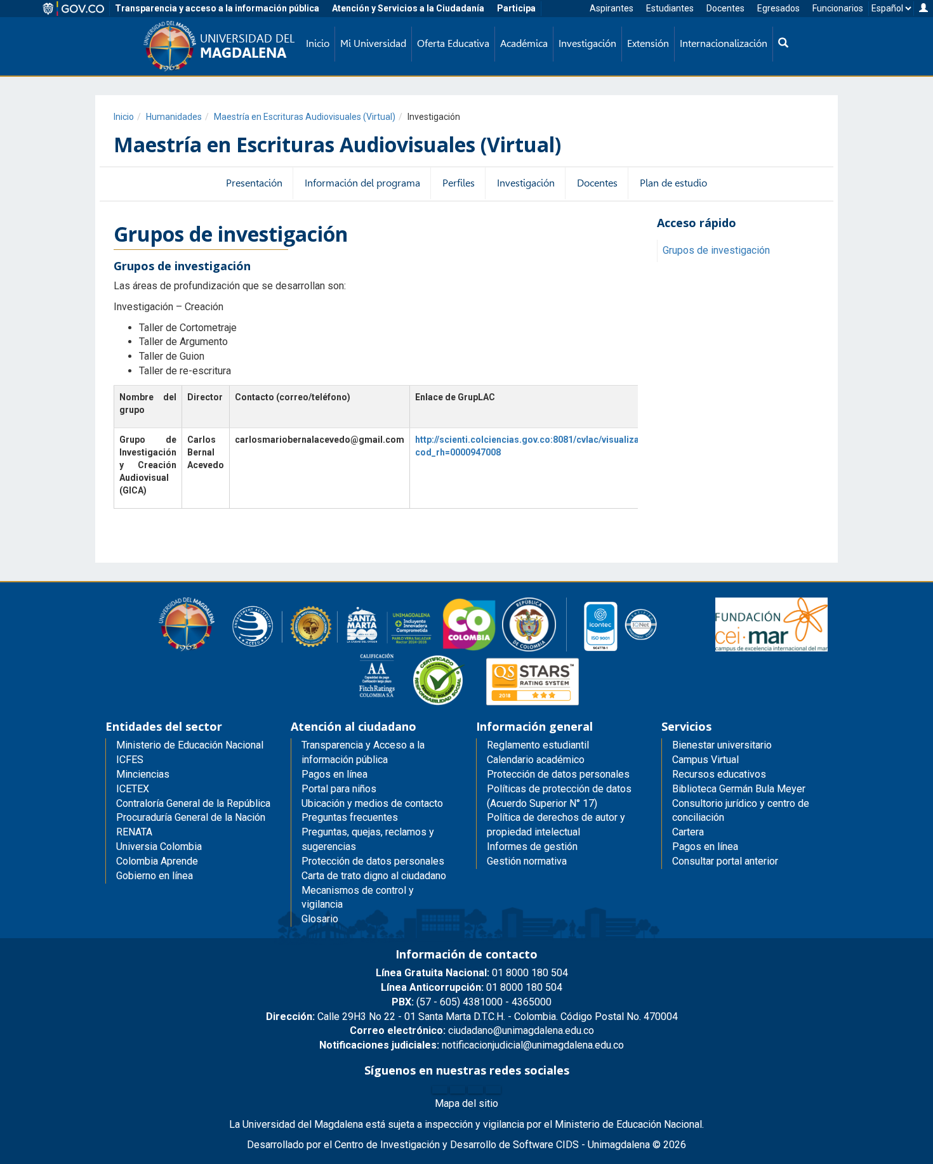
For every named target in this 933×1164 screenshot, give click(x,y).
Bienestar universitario (722, 745)
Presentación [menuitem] (254, 183)
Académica (524, 43)
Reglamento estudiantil (538, 745)
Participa (516, 8)
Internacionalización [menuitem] (723, 43)
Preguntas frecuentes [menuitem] (349, 817)
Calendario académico (536, 760)
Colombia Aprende (157, 861)
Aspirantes (611, 8)
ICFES (129, 760)
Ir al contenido (33, 9)
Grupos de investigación (716, 250)
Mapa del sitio (466, 1103)
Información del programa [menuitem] (362, 183)
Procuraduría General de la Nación (190, 817)
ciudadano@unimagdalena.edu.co (472, 1030)
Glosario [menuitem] (319, 919)
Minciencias (142, 774)
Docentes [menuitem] (597, 183)
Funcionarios (837, 8)
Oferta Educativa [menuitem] (453, 43)
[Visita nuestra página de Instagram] (475, 1090)
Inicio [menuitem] (317, 43)
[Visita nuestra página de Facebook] (439, 1090)
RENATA (134, 832)
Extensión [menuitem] (648, 43)
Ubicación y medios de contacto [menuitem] (372, 803)
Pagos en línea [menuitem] (334, 774)
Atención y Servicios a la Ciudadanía (408, 8)
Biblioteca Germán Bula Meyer (738, 789)
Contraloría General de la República (193, 803)
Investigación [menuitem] (587, 43)
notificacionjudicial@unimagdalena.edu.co (471, 1045)
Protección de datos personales (558, 774)
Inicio (124, 117)
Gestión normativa (527, 861)
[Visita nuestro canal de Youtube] (493, 1090)
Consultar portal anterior (725, 861)
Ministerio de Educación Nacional (189, 745)
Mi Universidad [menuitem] (373, 43)
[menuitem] (783, 44)
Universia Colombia (159, 846)
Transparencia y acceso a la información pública (217, 8)
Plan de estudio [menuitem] (673, 183)
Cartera (688, 832)
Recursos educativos (719, 774)
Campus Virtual (705, 760)
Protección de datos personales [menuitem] (372, 861)
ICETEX (132, 789)
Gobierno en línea (154, 876)
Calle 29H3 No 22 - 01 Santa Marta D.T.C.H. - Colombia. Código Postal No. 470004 (472, 1016)
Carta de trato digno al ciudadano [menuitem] (373, 876)
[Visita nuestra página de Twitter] (457, 1090)
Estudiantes (670, 8)
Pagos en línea (705, 846)
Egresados (778, 8)
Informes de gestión (532, 846)
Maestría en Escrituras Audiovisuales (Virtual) (304, 117)
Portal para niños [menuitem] (338, 789)
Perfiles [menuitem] (458, 183)
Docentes (725, 8)
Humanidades (174, 117)
